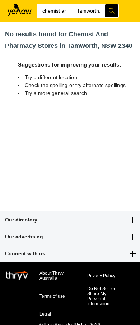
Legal (45, 314)
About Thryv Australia (51, 276)
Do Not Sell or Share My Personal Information (101, 296)
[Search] (111, 10)
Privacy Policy (101, 275)
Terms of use (52, 296)
